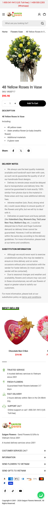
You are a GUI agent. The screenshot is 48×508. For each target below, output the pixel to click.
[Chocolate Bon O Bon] (18, 330)
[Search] (42, 23)
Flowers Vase (17, 32)
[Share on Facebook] (13, 151)
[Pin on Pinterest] (29, 151)
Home (4, 32)
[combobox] (24, 23)
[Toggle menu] (3, 14)
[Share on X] (21, 151)
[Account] (39, 14)
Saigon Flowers (28, 501)
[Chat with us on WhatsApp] (41, 495)
